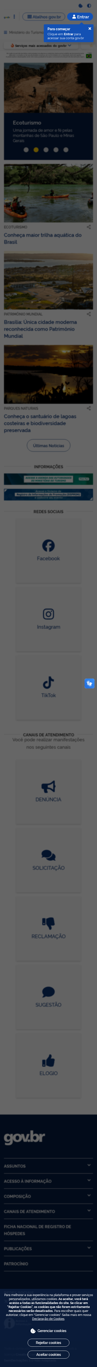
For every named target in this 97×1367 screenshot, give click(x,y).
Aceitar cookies (48, 1354)
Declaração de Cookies (48, 1318)
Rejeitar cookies (48, 1342)
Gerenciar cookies (52, 1330)
